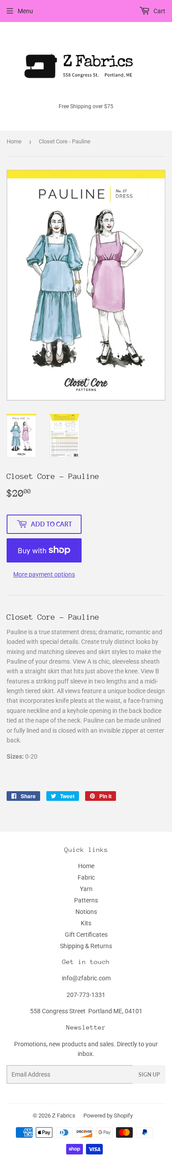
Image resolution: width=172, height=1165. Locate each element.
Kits (86, 923)
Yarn (86, 888)
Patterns (86, 900)
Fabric (86, 877)
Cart (158, 11)
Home (14, 141)
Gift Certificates (86, 934)
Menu (25, 11)
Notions (86, 911)
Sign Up (149, 1074)
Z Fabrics (63, 1115)
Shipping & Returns (86, 946)
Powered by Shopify (108, 1115)
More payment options (44, 574)
